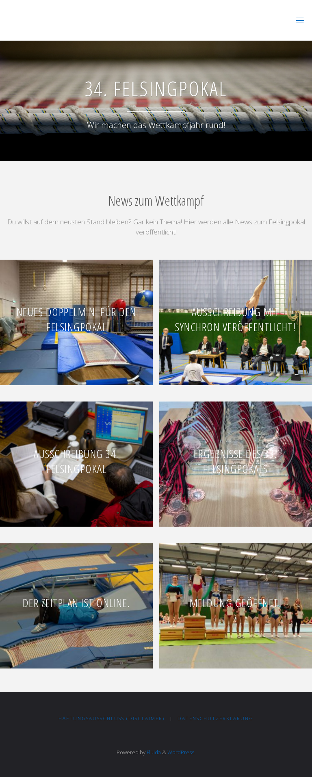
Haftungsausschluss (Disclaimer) (111, 718)
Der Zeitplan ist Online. (76, 602)
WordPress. (181, 752)
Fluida (153, 752)
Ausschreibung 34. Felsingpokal (76, 461)
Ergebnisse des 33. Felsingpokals (235, 461)
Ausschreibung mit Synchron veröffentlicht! (235, 319)
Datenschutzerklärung (216, 718)
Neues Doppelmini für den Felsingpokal (76, 319)
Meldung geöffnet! (236, 602)
